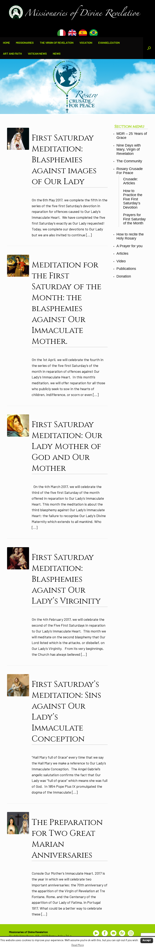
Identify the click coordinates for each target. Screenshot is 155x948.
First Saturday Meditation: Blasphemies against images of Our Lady (64, 160)
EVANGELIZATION (109, 42)
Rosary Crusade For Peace (129, 171)
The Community (129, 161)
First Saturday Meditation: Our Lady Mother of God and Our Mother (67, 446)
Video (121, 261)
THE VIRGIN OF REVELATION (56, 42)
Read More (77, 945)
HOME (6, 42)
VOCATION (86, 42)
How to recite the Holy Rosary (130, 236)
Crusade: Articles (130, 181)
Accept (146, 940)
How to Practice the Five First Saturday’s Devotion (132, 199)
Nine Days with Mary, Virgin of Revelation (128, 149)
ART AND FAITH (12, 53)
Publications (126, 269)
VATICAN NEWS (37, 53)
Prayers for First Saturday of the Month (134, 219)
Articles (122, 253)
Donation (123, 276)
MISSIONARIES (25, 42)
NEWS (57, 53)
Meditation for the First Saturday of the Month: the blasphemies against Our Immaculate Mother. (66, 303)
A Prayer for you (129, 246)
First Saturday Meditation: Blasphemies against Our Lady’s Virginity (66, 579)
